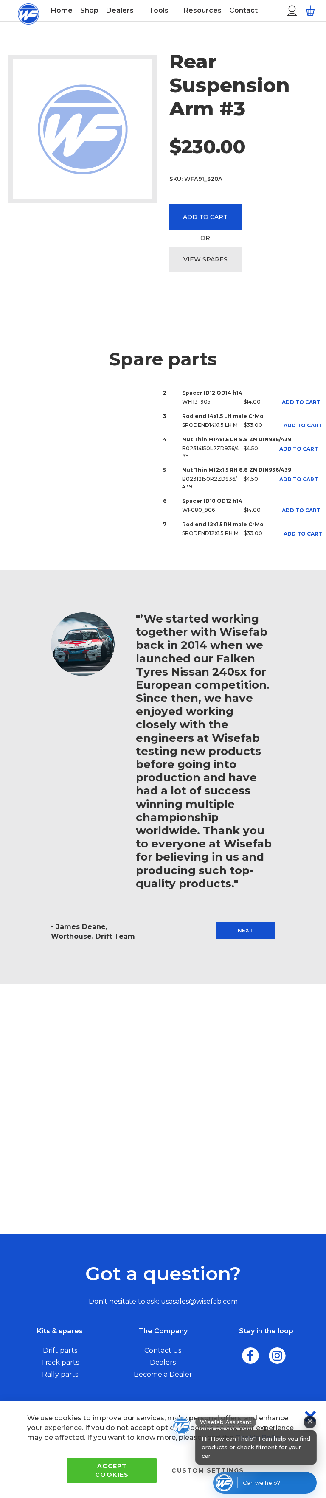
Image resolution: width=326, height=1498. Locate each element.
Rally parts (60, 1374)
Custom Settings (207, 1470)
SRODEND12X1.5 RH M (210, 533)
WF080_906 (198, 510)
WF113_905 (196, 401)
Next (245, 930)
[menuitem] (62, 10)
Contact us (162, 1351)
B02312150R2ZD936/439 (209, 482)
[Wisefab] (28, 10)
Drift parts (60, 1351)
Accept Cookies (112, 1470)
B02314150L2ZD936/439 (210, 452)
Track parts (60, 1362)
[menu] (158, 10)
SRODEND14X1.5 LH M (210, 425)
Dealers (163, 1362)
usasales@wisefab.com (199, 1301)
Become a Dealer (163, 1374)
